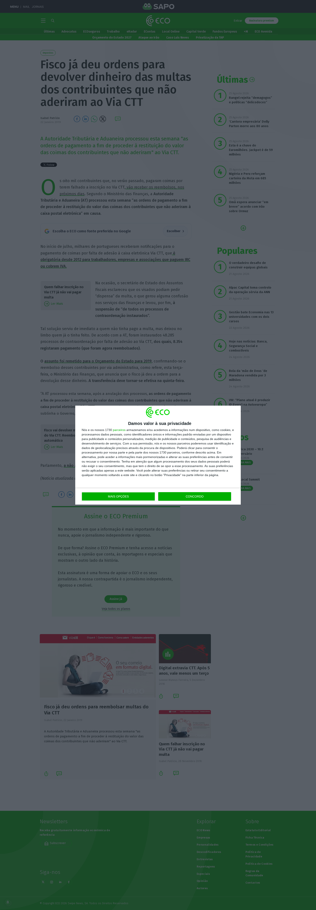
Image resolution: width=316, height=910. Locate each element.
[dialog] (158, 455)
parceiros (119, 429)
